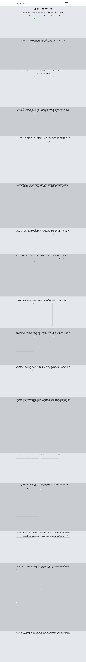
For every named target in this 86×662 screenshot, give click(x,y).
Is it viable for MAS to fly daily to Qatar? (56, 109)
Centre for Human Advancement (21, 3)
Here (36, 111)
